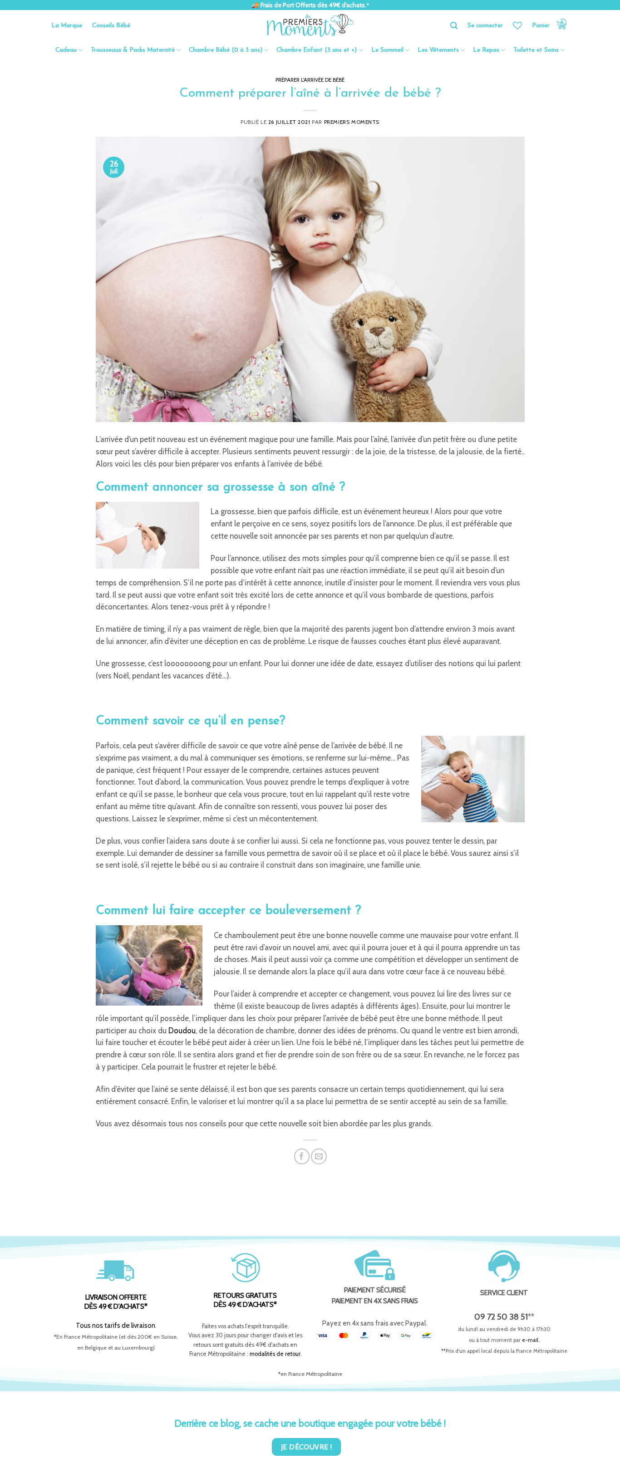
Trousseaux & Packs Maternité (133, 50)
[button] (550, 25)
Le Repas (486, 50)
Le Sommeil (387, 50)
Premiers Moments (351, 122)
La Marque (66, 26)
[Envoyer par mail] (319, 1156)
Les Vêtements (438, 50)
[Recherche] (454, 25)
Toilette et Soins (536, 50)
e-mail (530, 1340)
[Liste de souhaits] (517, 25)
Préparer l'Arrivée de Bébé (310, 80)
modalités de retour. (276, 1353)
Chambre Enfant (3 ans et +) (316, 50)
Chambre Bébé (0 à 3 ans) (225, 50)
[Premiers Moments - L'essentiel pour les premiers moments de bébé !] (310, 25)
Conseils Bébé (111, 26)
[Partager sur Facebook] (302, 1156)
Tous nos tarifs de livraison (115, 1325)
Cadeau (66, 50)
